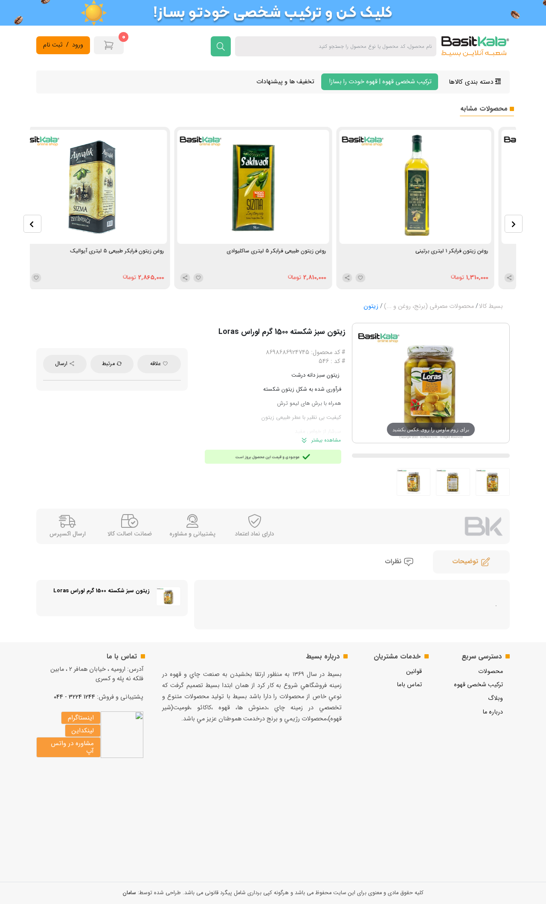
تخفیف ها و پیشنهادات (285, 82)
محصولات (490, 671)
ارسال (62, 364)
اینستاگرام (81, 718)
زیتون (370, 306)
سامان (129, 893)
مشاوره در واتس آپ (72, 747)
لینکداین (83, 731)
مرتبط (109, 364)
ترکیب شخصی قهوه (478, 685)
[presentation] (32, 224)
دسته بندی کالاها (472, 82)
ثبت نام (53, 45)
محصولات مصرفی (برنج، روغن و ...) (429, 306)
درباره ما (492, 712)
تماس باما (409, 685)
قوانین (414, 671)
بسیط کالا (491, 306)
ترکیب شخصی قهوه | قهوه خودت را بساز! (380, 82)
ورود (77, 45)
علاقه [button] (156, 364)
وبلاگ (495, 698)
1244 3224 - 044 (74, 697)
